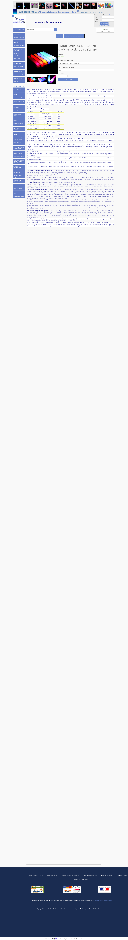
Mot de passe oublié (104, 25)
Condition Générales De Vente (18, 192)
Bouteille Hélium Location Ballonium (17, 152)
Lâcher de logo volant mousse (18, 124)
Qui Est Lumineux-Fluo (18, 185)
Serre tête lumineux (17, 71)
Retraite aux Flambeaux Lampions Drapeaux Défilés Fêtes (18, 161)
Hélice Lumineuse (17, 78)
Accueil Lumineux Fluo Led (18, 30)
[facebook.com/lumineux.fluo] (13, 16)
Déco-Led (15, 81)
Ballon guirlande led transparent (17, 106)
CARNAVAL (59, 36)
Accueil (43, 12)
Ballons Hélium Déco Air (18, 98)
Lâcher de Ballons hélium (17, 119)
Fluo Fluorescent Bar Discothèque (18, 49)
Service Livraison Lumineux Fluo (17, 181)
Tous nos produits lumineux (17, 41)
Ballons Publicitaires (17, 110)
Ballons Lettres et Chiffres (17, 114)
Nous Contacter (16, 34)
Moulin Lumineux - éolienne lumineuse (17, 59)
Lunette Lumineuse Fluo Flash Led (18, 67)
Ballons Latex (16, 94)
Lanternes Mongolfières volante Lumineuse (18, 138)
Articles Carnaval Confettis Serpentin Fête (18, 85)
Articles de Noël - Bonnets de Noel (17, 166)
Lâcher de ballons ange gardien (18, 133)
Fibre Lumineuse (17, 63)
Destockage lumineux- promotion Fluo (18, 171)
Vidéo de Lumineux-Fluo (18, 37)
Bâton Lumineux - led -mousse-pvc (18, 54)
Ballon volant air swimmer (17, 143)
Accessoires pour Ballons (18, 156)
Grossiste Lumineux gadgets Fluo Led (17, 176)
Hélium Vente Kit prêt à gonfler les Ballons (18, 148)
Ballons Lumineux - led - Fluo (18, 102)
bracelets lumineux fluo (18, 74)
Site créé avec (48, 939)
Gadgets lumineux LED (18, 45)
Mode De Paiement (17, 188)
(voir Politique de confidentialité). (103, 900)
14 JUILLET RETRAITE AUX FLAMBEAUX (74, 36)
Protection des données (18, 196)
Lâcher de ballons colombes (17, 129)
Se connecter (104, 23)
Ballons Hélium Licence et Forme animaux (18, 90)
